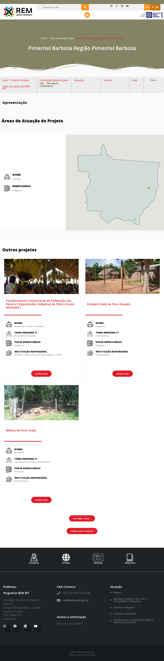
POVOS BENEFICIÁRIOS (27, 342)
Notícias (98, 562)
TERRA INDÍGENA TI (25, 332)
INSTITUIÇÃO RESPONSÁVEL (30, 351)
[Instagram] (118, 7)
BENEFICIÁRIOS (21, 186)
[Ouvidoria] (34, 557)
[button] (87, 15)
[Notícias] (98, 557)
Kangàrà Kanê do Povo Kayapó (108, 304)
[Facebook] (112, 7)
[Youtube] (128, 7)
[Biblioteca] (130, 557)
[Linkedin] (123, 7)
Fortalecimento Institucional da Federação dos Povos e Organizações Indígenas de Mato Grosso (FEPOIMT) (40, 304)
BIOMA (18, 323)
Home (44, 38)
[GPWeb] (66, 557)
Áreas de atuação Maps (62, 38)
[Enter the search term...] (85, 7)
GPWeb (66, 562)
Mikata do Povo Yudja (21, 430)
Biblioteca (130, 562)
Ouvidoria (34, 562)
